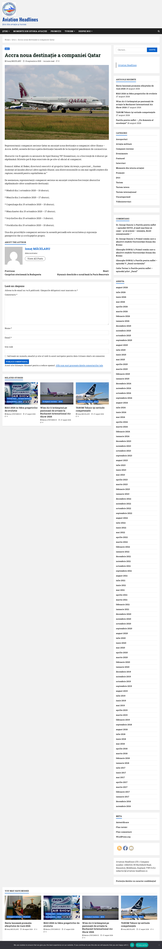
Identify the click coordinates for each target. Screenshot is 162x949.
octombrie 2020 (123, 623)
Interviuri (121, 163)
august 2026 (122, 287)
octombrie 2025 (123, 335)
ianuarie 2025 (122, 378)
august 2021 (122, 575)
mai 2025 (120, 359)
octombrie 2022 (123, 508)
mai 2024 (120, 417)
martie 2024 (122, 426)
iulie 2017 (120, 768)
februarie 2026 (123, 316)
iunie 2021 (121, 585)
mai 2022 (120, 532)
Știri (7, 49)
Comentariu (11, 294)
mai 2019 (120, 705)
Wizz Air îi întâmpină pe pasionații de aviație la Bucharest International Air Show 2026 (55, 412)
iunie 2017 (121, 772)
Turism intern (122, 187)
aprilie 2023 (122, 479)
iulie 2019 (120, 695)
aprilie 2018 (121, 748)
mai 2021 (120, 590)
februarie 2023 (123, 489)
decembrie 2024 (123, 383)
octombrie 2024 (123, 393)
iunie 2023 (121, 470)
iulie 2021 (120, 580)
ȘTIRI (5, 31)
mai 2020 (120, 647)
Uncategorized (123, 197)
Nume (8, 328)
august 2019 (122, 691)
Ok (132, 945)
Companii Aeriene (50, 401)
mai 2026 (120, 302)
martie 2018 (121, 753)
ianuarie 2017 (122, 796)
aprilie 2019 (121, 710)
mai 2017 (120, 777)
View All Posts (35, 258)
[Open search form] (159, 31)
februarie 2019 (123, 719)
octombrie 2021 (123, 566)
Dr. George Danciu (124, 225)
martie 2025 (122, 369)
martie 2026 (122, 311)
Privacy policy (142, 945)
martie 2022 (122, 542)
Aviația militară (24, 399)
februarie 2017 (123, 792)
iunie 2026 (121, 297)
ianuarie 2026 (122, 321)
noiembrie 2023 (123, 446)
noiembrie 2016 (123, 806)
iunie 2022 (121, 527)
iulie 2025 (120, 350)
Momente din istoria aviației (30, 31)
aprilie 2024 (122, 422)
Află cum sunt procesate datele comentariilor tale (79, 365)
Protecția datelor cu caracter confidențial (136, 881)
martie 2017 (121, 787)
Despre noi (85, 31)
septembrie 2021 (124, 571)
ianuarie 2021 (122, 609)
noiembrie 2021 (123, 561)
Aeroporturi (11, 399)
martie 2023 (122, 484)
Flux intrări (121, 827)
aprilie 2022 (122, 537)
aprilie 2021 (121, 595)
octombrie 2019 (123, 681)
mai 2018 (120, 743)
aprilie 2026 (122, 306)
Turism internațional (126, 192)
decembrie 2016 (123, 801)
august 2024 (122, 402)
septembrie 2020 (124, 628)
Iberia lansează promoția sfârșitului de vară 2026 (18, 924)
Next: (83, 273)
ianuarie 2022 (122, 551)
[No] (159, 945)
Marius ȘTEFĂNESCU (14, 414)
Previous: (23, 273)
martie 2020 (122, 657)
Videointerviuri (123, 201)
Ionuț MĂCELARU (14, 61)
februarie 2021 (123, 604)
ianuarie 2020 (122, 667)
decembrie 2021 (123, 556)
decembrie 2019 (123, 671)
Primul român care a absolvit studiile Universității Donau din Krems (136, 242)
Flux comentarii (124, 832)
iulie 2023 (120, 465)
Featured (120, 158)
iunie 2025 (121, 354)
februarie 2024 (123, 431)
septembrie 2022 (124, 513)
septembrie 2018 (124, 724)
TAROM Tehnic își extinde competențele (90, 409)
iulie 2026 (121, 292)
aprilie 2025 (122, 364)
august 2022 (122, 518)
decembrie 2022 (123, 499)
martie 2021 (121, 599)
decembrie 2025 (123, 326)
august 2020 (122, 633)
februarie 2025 (123, 374)
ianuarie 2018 (122, 763)
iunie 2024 (121, 412)
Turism (69, 31)
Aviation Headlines (20, 19)
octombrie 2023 (123, 450)
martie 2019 (121, 715)
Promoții (56, 31)
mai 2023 (120, 474)
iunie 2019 (121, 700)
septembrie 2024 (124, 398)
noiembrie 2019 (123, 676)
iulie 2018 (120, 734)
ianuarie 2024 (122, 436)
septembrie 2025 (124, 340)
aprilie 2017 (121, 782)
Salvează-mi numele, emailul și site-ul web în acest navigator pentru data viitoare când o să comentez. (56, 356)
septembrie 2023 (124, 455)
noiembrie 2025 (123, 330)
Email (8, 337)
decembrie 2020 (123, 614)
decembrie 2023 (123, 441)
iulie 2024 (121, 407)
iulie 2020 (121, 638)
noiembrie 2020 (123, 619)
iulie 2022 (121, 523)
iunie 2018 (121, 739)
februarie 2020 (123, 662)
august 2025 (122, 345)
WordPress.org (123, 837)
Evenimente (12, 401)
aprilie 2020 (122, 652)
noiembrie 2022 (123, 503)
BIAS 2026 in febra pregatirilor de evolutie (136, 93)
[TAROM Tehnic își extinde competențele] (92, 393)
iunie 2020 (121, 643)
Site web (9, 347)
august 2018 (122, 729)
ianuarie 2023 (122, 494)
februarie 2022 (123, 547)
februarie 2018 (123, 758)
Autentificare (122, 822)
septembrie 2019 (124, 686)
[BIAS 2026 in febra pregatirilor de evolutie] (21, 393)
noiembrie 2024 (123, 388)
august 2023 (122, 460)
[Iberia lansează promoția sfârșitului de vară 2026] (23, 908)
